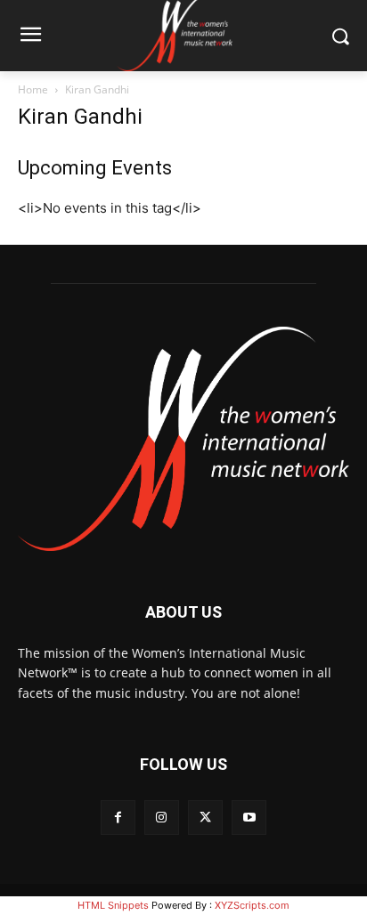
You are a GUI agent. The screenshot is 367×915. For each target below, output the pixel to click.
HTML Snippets (113, 905)
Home (33, 89)
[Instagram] (161, 817)
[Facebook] (118, 817)
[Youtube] (249, 817)
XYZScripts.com (252, 905)
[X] (205, 817)
